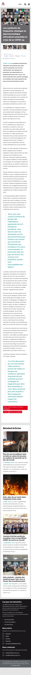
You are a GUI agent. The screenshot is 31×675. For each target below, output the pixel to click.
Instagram (8, 641)
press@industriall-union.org (12, 655)
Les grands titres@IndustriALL (13, 643)
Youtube (7, 638)
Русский (23, 56)
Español (11, 56)
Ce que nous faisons (9, 622)
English (6, 56)
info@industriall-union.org (12, 652)
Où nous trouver (8, 624)
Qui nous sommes (9, 619)
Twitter (7, 636)
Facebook (8, 633)
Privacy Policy (16, 665)
